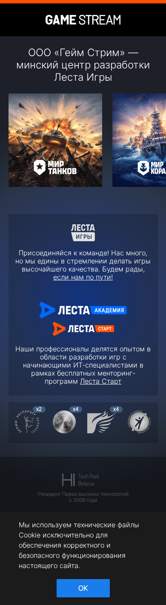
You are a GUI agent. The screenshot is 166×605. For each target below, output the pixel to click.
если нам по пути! (83, 277)
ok (83, 588)
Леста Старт (100, 381)
